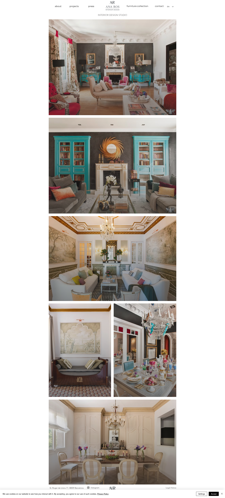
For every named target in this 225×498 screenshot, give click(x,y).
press (91, 6)
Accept (214, 494)
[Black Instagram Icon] (88, 487)
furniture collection (137, 6)
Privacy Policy (103, 494)
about (58, 6)
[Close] (221, 494)
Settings (201, 494)
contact (159, 6)
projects (74, 6)
